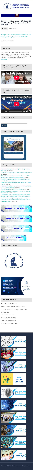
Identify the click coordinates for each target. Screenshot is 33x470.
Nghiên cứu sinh (12, 28)
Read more (4, 59)
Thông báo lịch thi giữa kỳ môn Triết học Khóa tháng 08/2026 (16, 172)
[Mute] (27, 111)
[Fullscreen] (30, 111)
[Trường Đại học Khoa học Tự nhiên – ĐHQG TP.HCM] (16, 6)
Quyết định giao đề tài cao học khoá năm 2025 (12, 189)
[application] (16, 104)
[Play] (3, 111)
